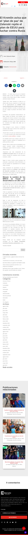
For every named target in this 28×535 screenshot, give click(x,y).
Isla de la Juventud (7, 295)
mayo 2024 (5, 363)
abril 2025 (5, 340)
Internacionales (12, 66)
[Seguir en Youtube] (13, 522)
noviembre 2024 (6, 350)
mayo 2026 (5, 312)
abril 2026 (5, 314)
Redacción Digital (11, 56)
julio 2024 (5, 358)
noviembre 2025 (6, 325)
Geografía (5, 291)
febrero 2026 (5, 319)
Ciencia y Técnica (6, 281)
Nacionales (5, 297)
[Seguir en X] (5, 522)
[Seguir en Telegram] (10, 522)
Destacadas (5, 289)
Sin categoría (5, 302)
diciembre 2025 (6, 323)
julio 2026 (5, 308)
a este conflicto (12, 136)
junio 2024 (5, 361)
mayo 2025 (5, 337)
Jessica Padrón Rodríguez (11, 438)
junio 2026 (5, 310)
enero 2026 (5, 321)
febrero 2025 (5, 344)
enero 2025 (5, 346)
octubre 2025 (6, 327)
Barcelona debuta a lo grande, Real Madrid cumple (14, 262)
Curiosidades (5, 285)
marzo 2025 (5, 342)
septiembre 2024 (6, 354)
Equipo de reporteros (11, 412)
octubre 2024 (6, 352)
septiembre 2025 (6, 329)
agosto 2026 (5, 306)
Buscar (22, 250)
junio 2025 (5, 335)
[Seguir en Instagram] (7, 522)
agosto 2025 (5, 331)
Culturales (5, 283)
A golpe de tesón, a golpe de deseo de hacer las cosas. (14, 411)
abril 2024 (5, 365)
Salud (4, 300)
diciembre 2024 (6, 348)
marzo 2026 (5, 316)
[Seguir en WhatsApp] (15, 522)
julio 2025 (5, 333)
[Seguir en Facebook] (2, 522)
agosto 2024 (5, 356)
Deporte (4, 287)
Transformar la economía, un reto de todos (12, 260)
